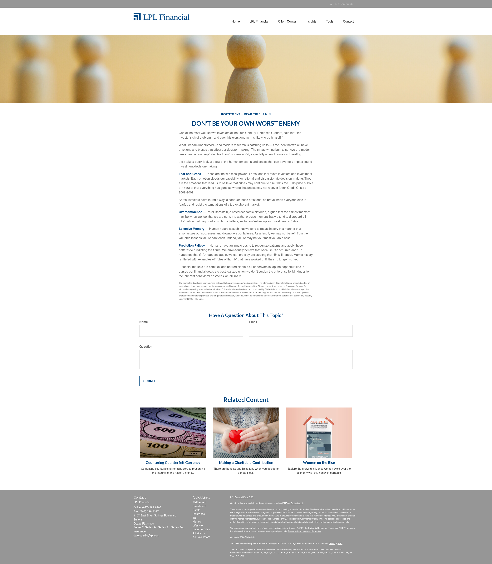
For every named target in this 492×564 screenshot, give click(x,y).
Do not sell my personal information (304, 531)
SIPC (340, 543)
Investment (199, 506)
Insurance (199, 514)
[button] (236, 21)
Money (197, 521)
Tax (195, 518)
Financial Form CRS (243, 497)
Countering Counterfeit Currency (173, 462)
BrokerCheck (297, 503)
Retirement (199, 502)
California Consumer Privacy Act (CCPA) (327, 527)
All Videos (199, 533)
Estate (196, 510)
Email (253, 322)
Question (146, 346)
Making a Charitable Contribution (246, 462)
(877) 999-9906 (343, 4)
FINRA (332, 543)
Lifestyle (198, 525)
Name (143, 322)
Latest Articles (201, 529)
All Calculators (201, 537)
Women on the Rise (319, 462)
